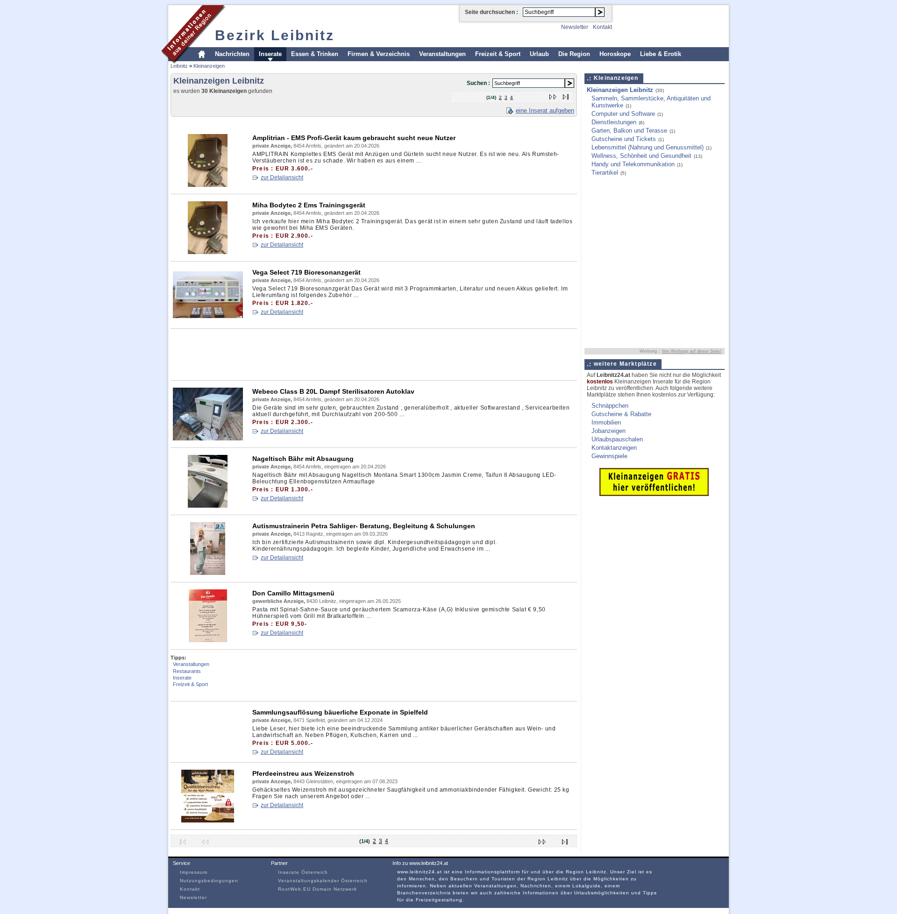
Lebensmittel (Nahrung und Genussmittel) (647, 147)
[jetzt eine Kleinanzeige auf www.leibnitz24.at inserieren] (654, 493)
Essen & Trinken (314, 53)
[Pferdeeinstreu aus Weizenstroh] (208, 820)
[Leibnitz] (193, 62)
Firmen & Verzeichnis (379, 53)
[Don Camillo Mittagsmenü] (208, 640)
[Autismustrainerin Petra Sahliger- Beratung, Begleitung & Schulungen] (208, 572)
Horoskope (615, 53)
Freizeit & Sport (497, 53)
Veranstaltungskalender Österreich (323, 880)
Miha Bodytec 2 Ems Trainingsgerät (308, 205)
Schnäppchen (609, 405)
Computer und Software (623, 113)
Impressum (193, 872)
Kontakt (602, 27)
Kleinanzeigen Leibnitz (620, 89)
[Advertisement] (341, 123)
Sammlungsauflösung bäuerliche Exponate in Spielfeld (340, 712)
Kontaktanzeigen (614, 447)
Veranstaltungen (442, 53)
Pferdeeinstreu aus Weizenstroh (303, 773)
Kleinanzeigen (209, 66)
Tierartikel (604, 172)
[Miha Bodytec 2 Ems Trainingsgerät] (208, 251)
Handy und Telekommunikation (633, 164)
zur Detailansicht (282, 177)
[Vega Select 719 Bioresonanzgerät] (208, 319)
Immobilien (606, 422)
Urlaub (539, 53)
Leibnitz (179, 66)
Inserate (270, 53)
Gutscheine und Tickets (623, 138)
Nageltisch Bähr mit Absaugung (303, 458)
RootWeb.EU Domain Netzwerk (317, 889)
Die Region (574, 53)
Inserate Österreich (303, 872)
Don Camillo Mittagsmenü (293, 593)
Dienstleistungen (613, 122)
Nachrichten (232, 53)
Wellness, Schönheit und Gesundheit (641, 155)
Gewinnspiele (609, 456)
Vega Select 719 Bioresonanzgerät (306, 272)
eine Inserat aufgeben (545, 110)
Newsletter (574, 27)
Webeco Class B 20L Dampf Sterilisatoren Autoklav (333, 391)
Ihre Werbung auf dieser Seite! (691, 351)
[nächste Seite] (553, 95)
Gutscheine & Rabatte (621, 414)
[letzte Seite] (566, 95)
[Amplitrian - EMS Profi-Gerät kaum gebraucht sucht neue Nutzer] (208, 184)
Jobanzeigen (608, 430)
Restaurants (187, 671)
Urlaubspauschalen (617, 439)
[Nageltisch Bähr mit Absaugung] (208, 505)
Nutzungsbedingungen (209, 880)
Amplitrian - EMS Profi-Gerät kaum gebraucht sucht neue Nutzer (354, 138)
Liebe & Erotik (660, 53)
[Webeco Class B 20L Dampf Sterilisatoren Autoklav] (208, 438)
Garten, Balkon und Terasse (629, 130)
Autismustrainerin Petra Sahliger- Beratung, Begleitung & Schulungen (363, 526)
